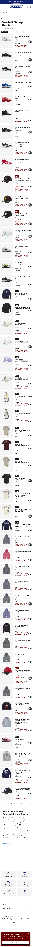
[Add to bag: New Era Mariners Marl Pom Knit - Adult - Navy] (30, 589)
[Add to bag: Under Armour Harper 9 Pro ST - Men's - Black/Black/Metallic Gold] (30, 120)
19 (21, 804)
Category (27, 31)
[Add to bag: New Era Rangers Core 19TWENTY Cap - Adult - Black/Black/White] (30, 223)
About (5, 900)
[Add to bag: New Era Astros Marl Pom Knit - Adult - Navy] (30, 604)
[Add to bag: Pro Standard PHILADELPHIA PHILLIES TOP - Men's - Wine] (30, 448)
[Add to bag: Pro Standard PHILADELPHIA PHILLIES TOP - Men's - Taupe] (30, 465)
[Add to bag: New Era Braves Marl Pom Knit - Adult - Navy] (30, 545)
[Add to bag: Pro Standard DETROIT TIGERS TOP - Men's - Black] (30, 481)
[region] (16, 2)
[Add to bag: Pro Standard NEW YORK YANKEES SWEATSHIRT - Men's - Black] (30, 310)
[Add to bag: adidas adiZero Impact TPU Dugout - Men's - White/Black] (30, 153)
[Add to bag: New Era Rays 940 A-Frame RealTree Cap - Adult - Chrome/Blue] (30, 347)
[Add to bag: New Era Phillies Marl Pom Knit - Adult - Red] (30, 559)
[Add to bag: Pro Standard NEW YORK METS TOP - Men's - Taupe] (30, 435)
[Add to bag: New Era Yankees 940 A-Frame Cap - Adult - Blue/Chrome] (30, 236)
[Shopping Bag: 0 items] (30, 7)
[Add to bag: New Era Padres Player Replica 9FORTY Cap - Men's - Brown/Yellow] (30, 205)
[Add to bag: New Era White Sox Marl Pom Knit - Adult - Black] (30, 696)
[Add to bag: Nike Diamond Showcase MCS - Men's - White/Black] (30, 41)
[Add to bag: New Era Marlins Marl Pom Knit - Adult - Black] (30, 574)
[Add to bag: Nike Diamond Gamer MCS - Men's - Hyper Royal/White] (30, 86)
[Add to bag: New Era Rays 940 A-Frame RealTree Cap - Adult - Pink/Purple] (30, 365)
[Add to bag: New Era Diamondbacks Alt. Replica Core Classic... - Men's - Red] (30, 678)
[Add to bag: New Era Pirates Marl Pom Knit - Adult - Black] (30, 648)
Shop (4, 904)
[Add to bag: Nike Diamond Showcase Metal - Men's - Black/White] (30, 72)
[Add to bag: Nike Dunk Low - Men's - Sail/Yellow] (30, 266)
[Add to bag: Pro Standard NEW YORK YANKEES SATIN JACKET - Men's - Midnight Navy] (30, 530)
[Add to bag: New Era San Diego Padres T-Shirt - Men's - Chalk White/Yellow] (30, 404)
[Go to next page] (26, 804)
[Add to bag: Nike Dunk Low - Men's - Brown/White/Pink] (30, 742)
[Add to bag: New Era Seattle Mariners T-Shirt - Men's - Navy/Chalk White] (30, 421)
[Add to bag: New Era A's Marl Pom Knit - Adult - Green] (30, 661)
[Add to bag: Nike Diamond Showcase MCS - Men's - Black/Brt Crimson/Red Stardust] (30, 99)
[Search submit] (30, 12)
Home (2, 18)
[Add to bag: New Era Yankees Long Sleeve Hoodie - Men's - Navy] (30, 633)
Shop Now (15, 943)
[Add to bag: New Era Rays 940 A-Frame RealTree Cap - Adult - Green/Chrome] (30, 383)
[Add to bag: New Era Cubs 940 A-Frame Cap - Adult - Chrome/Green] (30, 328)
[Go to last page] (31, 804)
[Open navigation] (3, 7)
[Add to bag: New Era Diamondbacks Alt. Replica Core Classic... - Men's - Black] (30, 186)
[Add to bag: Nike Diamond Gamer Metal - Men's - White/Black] (30, 252)
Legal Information (8, 908)
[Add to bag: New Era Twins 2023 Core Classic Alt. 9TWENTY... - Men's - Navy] (30, 793)
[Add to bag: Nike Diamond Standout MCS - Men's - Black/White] (30, 132)
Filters (4, 31)
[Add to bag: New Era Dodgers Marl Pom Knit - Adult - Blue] (30, 618)
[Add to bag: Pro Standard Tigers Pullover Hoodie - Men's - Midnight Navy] (30, 298)
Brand (19, 31)
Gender (11, 31)
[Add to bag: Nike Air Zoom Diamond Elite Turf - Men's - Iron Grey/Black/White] (30, 284)
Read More (6, 843)
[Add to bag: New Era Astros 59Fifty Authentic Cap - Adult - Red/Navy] (30, 709)
